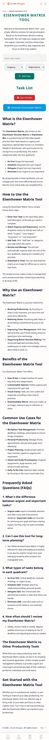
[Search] (45, 4)
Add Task (26, 76)
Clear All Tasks (26, 97)
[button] (41, 4)
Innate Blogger (16, 728)
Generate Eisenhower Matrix (26, 107)
